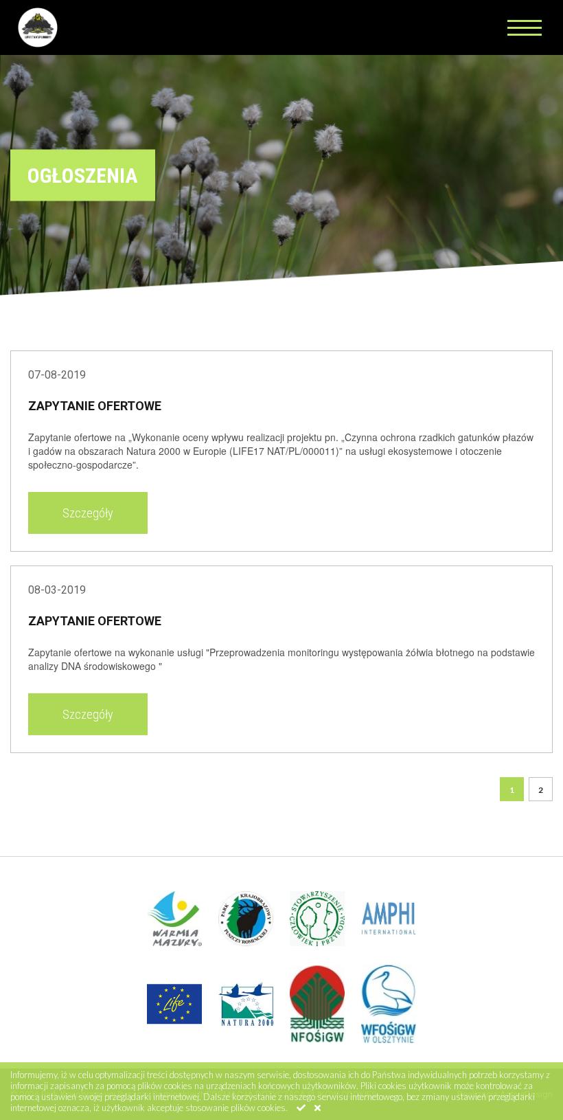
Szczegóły (87, 513)
